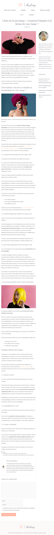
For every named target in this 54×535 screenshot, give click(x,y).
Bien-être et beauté (10, 10)
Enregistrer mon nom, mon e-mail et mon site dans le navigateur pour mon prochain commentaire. (19, 509)
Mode (21, 15)
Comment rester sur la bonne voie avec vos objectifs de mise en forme (45, 80)
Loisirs (33, 10)
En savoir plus (49, 68)
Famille (23, 10)
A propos (31, 15)
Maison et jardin (45, 10)
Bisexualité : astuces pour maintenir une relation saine (15, 453)
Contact (44, 532)
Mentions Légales (38, 532)
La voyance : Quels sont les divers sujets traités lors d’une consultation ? (19, 455)
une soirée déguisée (25, 366)
